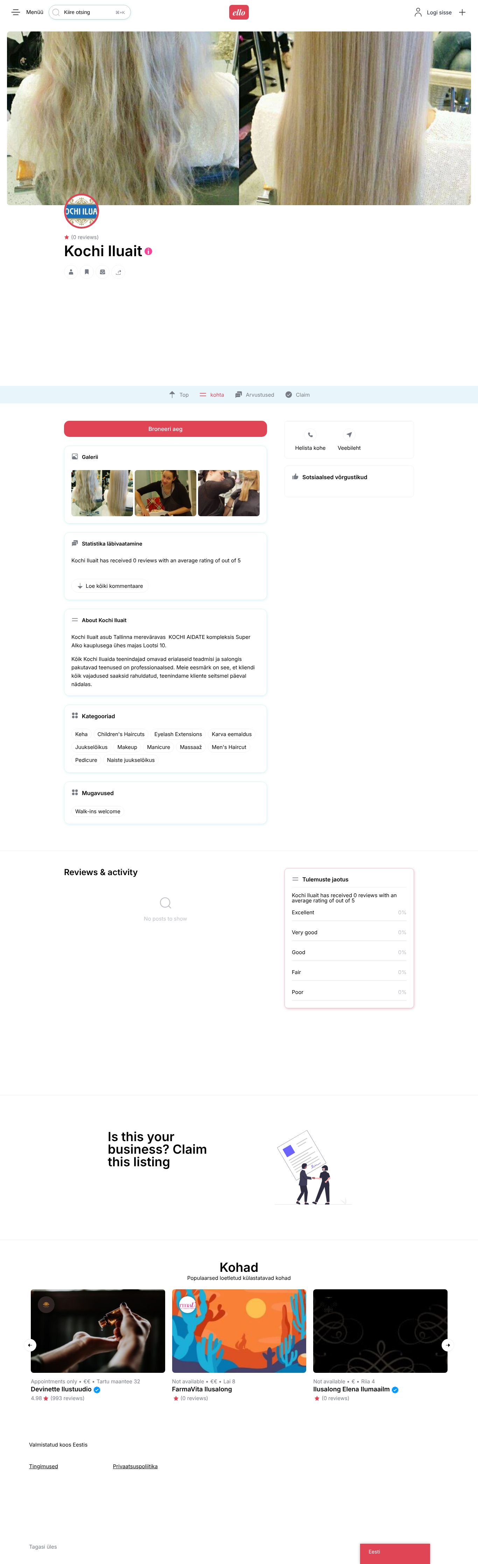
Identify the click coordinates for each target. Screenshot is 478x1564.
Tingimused (43, 1466)
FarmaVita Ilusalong (202, 1389)
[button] (462, 12)
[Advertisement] (239, 330)
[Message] (103, 272)
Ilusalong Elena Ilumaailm (351, 1389)
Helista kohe (310, 448)
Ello (239, 12)
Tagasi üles (43, 1546)
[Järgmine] (448, 1345)
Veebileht (349, 448)
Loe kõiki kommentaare (114, 586)
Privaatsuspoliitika (135, 1466)
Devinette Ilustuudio (61, 1389)
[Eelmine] (30, 1345)
